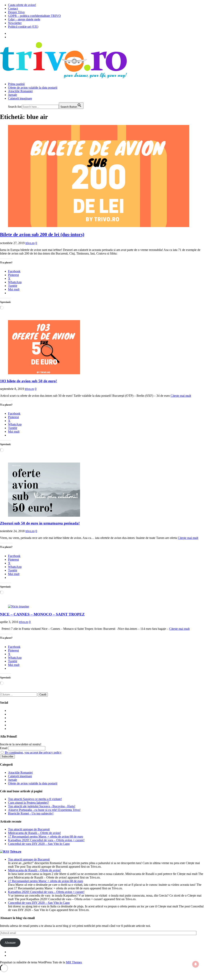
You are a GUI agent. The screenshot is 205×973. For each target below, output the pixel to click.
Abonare (10, 942)
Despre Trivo (16, 12)
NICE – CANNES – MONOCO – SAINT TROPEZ (42, 614)
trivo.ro (30, 243)
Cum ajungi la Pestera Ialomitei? (28, 802)
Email (3, 748)
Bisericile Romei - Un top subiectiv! (30, 813)
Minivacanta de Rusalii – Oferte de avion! (34, 833)
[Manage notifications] (195, 964)
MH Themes (74, 962)
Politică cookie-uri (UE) (23, 26)
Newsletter (15, 23)
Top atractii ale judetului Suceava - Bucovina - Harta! (41, 806)
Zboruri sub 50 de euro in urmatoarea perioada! (40, 523)
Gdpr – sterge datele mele (24, 19)
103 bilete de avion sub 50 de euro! (28, 381)
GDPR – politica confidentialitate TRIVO (34, 15)
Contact (13, 8)
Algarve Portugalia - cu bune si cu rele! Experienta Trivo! (44, 810)
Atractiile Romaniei (20, 91)
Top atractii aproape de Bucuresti (29, 829)
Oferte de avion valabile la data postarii (32, 87)
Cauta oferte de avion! (22, 5)
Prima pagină (16, 84)
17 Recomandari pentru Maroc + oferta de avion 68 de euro (45, 836)
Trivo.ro (15, 851)
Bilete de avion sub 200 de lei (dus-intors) (42, 234)
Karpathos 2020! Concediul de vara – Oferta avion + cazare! (46, 840)
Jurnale (12, 94)
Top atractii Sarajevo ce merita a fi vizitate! (35, 799)
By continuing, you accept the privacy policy (33, 752)
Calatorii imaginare (20, 98)
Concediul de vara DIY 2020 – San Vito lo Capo (39, 843)
